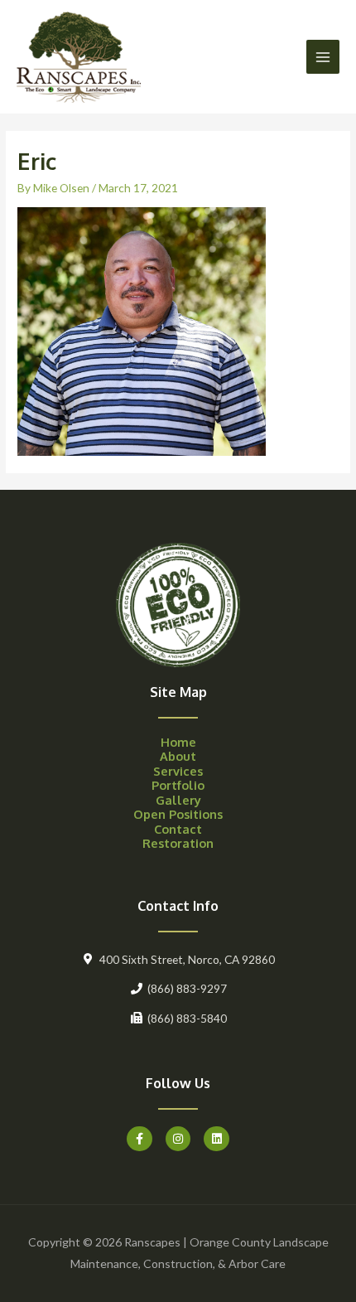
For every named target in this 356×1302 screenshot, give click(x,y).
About (178, 755)
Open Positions (178, 813)
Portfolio (178, 784)
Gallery (178, 799)
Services (178, 770)
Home (178, 741)
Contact (178, 828)
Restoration (178, 842)
